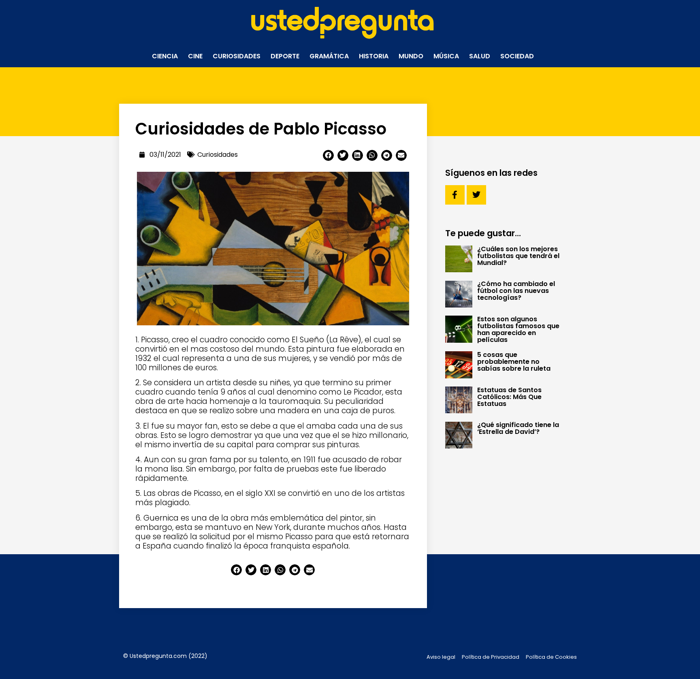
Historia (373, 56)
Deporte (285, 56)
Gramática (329, 56)
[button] (328, 155)
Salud (479, 56)
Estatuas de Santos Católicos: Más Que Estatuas (509, 396)
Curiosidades (236, 56)
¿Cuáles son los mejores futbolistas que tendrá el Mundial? (518, 255)
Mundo (411, 56)
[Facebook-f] (455, 195)
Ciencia (165, 56)
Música (446, 56)
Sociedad (517, 56)
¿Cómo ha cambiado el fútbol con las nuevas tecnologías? (516, 290)
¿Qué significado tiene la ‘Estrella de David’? (518, 428)
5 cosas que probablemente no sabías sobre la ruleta (514, 361)
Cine (195, 56)
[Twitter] (476, 195)
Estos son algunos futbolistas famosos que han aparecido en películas (518, 329)
